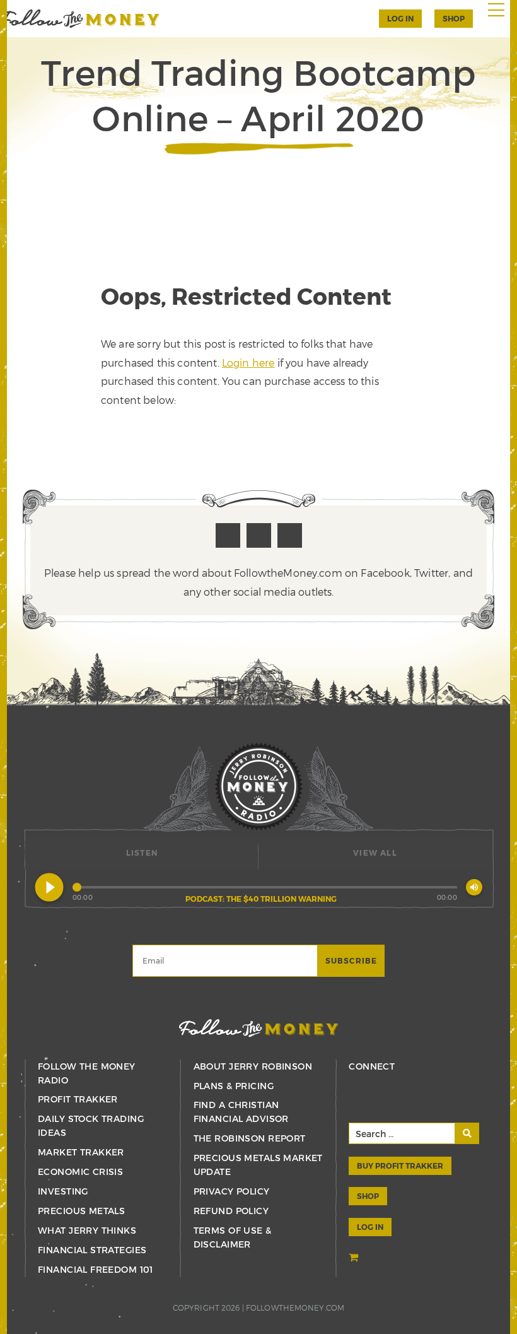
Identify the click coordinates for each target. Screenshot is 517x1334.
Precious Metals (81, 1210)
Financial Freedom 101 (95, 1269)
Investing (63, 1191)
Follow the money (259, 1028)
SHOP (454, 18)
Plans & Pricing (234, 1085)
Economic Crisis (80, 1171)
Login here (248, 363)
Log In (400, 18)
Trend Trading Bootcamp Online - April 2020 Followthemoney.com (80, 18)
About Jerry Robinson (253, 1066)
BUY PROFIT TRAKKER (400, 1165)
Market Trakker (81, 1152)
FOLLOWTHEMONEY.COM (295, 1307)
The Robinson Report (250, 1138)
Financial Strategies (92, 1249)
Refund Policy (231, 1210)
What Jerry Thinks (87, 1230)
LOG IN (370, 1226)
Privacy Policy (232, 1191)
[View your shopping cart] (355, 1258)
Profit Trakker (78, 1099)
